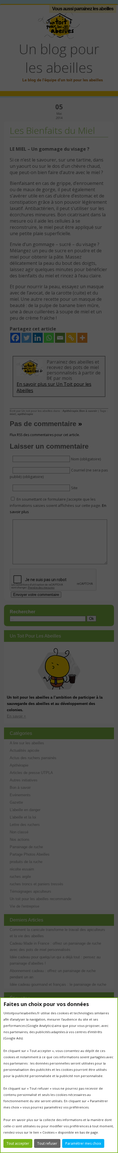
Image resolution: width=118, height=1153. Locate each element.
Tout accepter (18, 1143)
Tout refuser (47, 1143)
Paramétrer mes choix (83, 1143)
